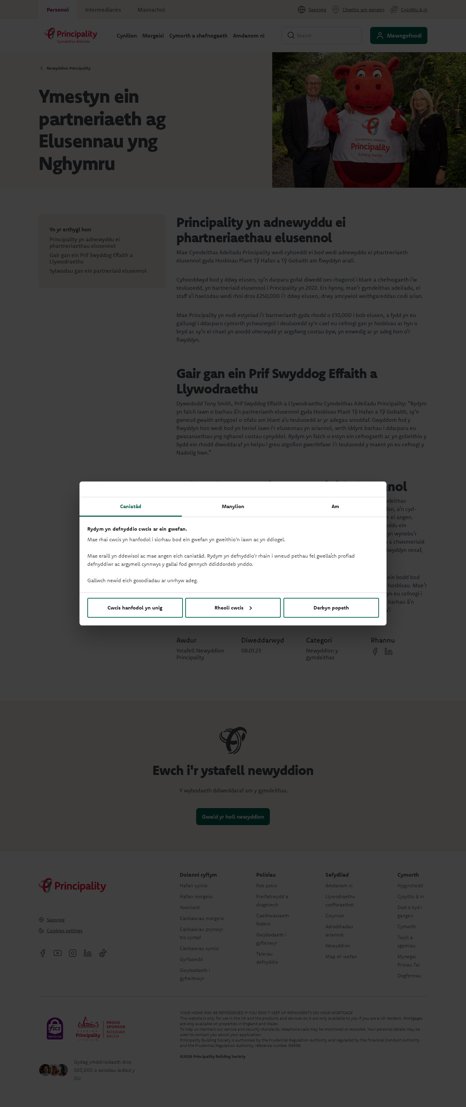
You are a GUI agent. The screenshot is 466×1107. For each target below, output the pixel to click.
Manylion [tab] (233, 506)
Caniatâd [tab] (130, 506)
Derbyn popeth (331, 607)
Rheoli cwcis (229, 607)
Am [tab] (335, 506)
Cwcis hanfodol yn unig (134, 607)
